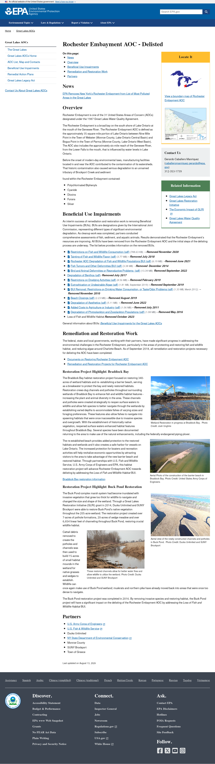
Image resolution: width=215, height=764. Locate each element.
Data (97, 703)
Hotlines (162, 714)
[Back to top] (206, 755)
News (70, 58)
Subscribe (101, 732)
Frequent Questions (169, 726)
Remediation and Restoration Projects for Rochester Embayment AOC (107, 364)
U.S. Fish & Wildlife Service (83, 629)
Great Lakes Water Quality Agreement (184, 220)
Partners (72, 76)
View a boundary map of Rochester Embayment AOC (185, 98)
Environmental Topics (19, 22)
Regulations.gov (104, 726)
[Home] (32, 11)
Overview (72, 62)
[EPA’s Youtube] (175, 750)
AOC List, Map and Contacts (24, 62)
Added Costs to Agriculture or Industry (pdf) (95, 307)
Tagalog (187, 680)
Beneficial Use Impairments (83, 67)
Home (8, 31)
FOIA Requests (166, 720)
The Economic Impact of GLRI (186, 209)
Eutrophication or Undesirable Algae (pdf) (94, 285)
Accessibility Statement (46, 703)
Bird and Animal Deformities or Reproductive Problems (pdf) (105, 271)
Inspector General (106, 709)
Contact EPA (165, 703)
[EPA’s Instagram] (182, 750)
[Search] (206, 11)
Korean (142, 680)
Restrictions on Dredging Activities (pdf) (93, 280)
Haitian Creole (125, 680)
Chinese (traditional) (87, 680)
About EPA (106, 22)
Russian (173, 680)
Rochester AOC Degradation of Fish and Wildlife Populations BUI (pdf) (111, 261)
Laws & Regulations (51, 22)
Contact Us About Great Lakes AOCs (26, 91)
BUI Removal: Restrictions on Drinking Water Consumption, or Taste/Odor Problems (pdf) (122, 289)
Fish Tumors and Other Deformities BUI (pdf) (96, 266)
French (108, 680)
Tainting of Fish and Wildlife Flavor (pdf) (93, 257)
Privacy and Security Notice (49, 744)
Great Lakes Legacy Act (183, 196)
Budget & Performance (46, 709)
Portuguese (158, 680)
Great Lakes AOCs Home (22, 56)
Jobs (97, 714)
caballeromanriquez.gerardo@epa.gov (185, 165)
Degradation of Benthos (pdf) (84, 275)
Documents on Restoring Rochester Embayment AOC (98, 359)
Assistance (11, 680)
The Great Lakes (17, 50)
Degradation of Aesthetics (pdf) (88, 303)
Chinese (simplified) (60, 680)
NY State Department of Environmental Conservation (97, 638)
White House (102, 744)
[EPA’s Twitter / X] (167, 750)
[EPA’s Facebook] (160, 750)
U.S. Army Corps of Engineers (84, 624)
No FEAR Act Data (44, 732)
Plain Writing (40, 738)
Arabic (40, 680)
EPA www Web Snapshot (47, 720)
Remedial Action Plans (21, 74)
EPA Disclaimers (167, 709)
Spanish (26, 680)
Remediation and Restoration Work (87, 72)
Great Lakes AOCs (25, 31)
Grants (36, 726)
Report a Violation (80, 22)
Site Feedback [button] (165, 732)
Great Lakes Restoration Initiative (183, 203)
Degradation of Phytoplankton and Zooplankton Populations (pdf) (108, 312)
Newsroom (101, 720)
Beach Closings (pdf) (83, 298)
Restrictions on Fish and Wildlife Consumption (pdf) (100, 252)
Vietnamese (203, 680)
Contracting (39, 714)
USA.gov (100, 738)
